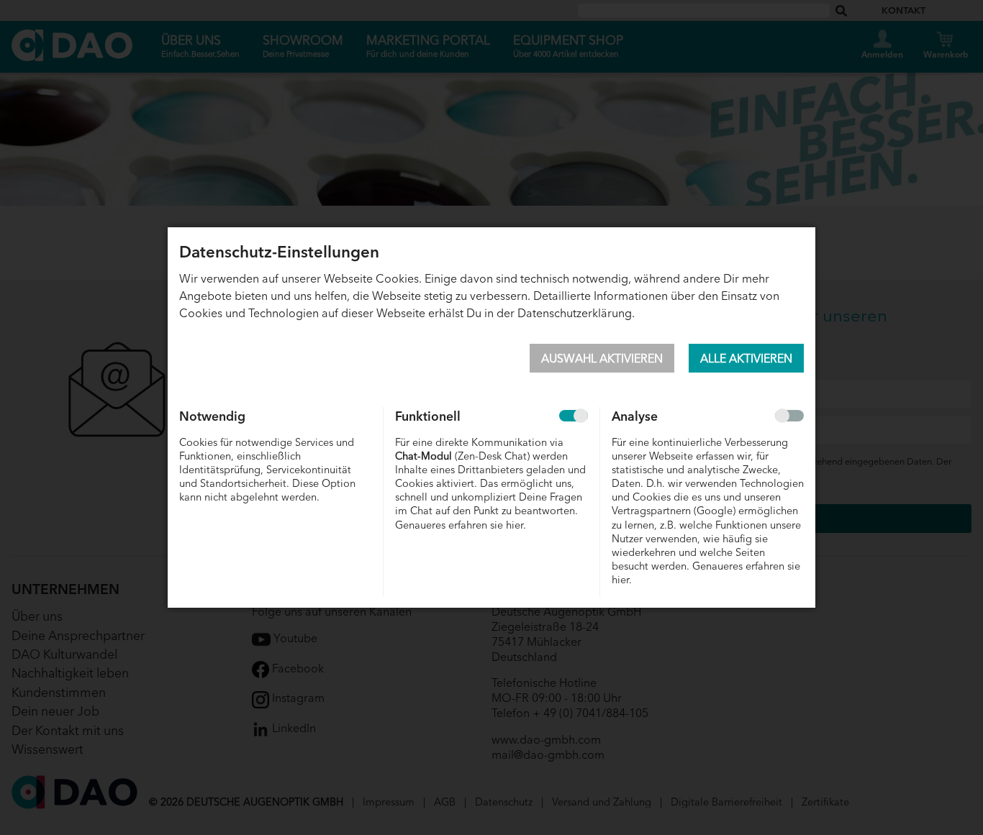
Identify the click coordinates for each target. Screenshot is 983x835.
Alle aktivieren (746, 357)
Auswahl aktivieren (602, 357)
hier (514, 523)
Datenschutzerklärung (574, 312)
